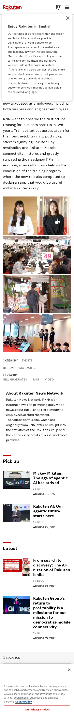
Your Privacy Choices (37, 709)
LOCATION (13, 657)
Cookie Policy (23, 701)
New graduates (15, 379)
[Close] (68, 18)
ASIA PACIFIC (27, 367)
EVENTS (27, 360)
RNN (36, 379)
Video (49, 379)
